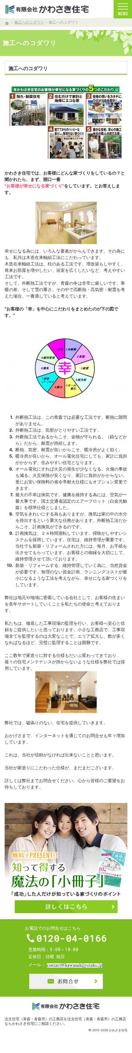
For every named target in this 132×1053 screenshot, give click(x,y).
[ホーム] (7, 23)
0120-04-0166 (72, 938)
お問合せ (66, 981)
